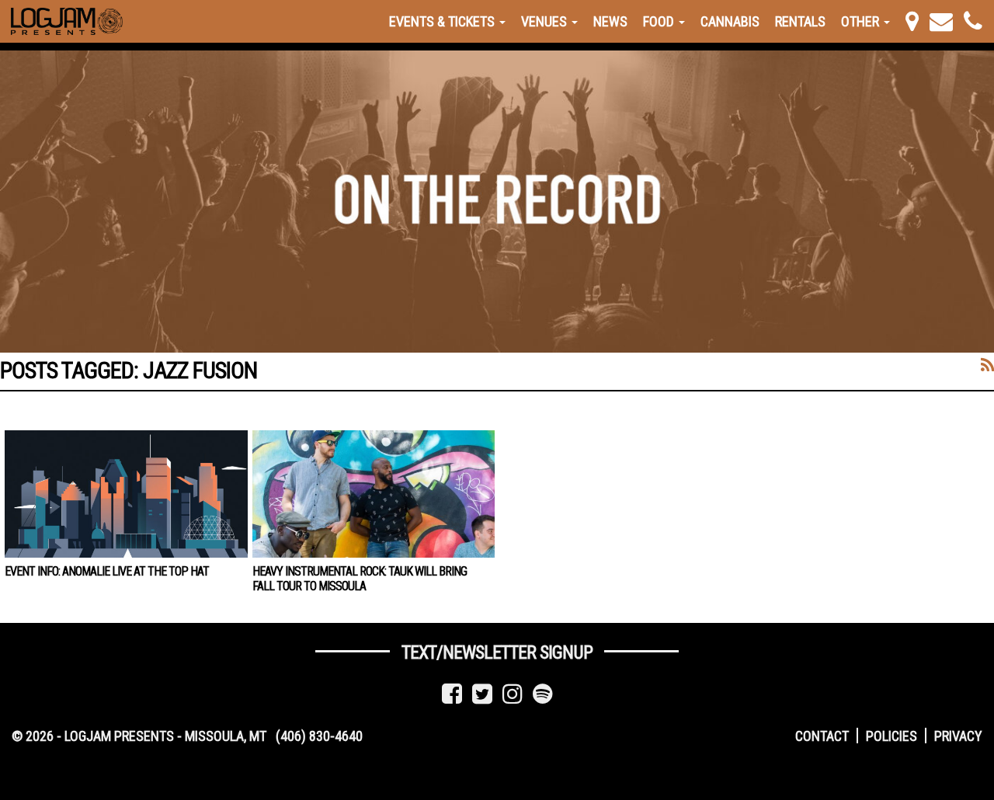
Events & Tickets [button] (443, 21)
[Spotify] (543, 694)
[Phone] (973, 21)
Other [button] (861, 21)
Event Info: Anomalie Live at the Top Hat (107, 571)
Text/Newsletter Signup (497, 652)
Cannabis (729, 21)
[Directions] (912, 21)
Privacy (958, 736)
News (610, 21)
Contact (822, 736)
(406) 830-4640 (319, 736)
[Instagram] (513, 694)
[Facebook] (452, 694)
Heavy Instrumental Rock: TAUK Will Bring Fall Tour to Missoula (359, 578)
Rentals (800, 21)
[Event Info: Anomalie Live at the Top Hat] (126, 494)
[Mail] (941, 21)
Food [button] (660, 21)
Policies (891, 736)
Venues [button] (545, 21)
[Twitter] (482, 694)
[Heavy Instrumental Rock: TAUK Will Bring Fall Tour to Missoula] (373, 494)
